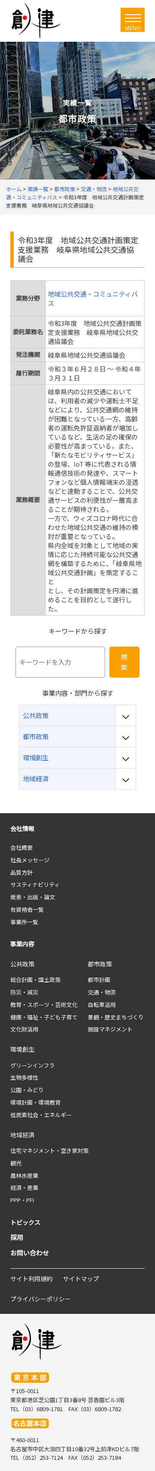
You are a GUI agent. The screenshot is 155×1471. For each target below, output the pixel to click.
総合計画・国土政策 (35, 980)
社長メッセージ (30, 860)
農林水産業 (24, 1175)
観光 (16, 1163)
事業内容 (22, 943)
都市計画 (99, 980)
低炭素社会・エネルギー (41, 1115)
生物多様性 (24, 1077)
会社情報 (22, 828)
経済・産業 (24, 1187)
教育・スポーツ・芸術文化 (44, 1004)
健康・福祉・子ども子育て (44, 1017)
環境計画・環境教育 (35, 1102)
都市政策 (100, 964)
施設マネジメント (110, 1029)
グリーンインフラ (32, 1065)
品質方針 (21, 872)
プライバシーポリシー (40, 1298)
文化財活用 (24, 1029)
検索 (124, 662)
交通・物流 (102, 992)
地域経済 (22, 1134)
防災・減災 (24, 992)
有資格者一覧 (27, 909)
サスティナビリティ (35, 884)
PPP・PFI (22, 1200)
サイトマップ (81, 1278)
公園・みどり (27, 1090)
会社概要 (21, 847)
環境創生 (22, 1049)
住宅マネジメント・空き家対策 (49, 1150)
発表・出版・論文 (32, 897)
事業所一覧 (24, 922)
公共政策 (22, 964)
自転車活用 (102, 1004)
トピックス (25, 1222)
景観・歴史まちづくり (116, 1017)
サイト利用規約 (31, 1278)
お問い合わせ (29, 1252)
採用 (16, 1237)
